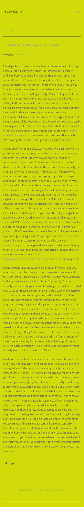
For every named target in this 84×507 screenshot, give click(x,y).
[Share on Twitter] (12, 464)
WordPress (60, 490)
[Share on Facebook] (6, 464)
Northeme (39, 490)
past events (21, 54)
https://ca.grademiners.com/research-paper (27, 259)
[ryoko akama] (13, 12)
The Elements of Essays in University (31, 45)
